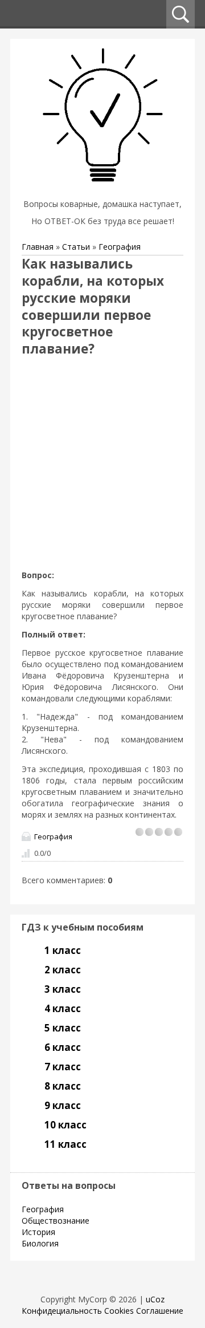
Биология (40, 1243)
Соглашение (159, 1310)
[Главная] (102, 189)
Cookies (119, 1310)
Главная (38, 246)
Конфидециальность (62, 1310)
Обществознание (55, 1220)
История (38, 1232)
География (120, 246)
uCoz (155, 1299)
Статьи (76, 246)
